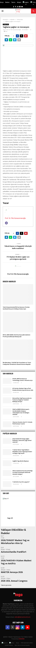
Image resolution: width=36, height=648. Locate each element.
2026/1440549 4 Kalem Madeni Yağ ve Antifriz (16, 562)
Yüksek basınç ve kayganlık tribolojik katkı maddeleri (18, 247)
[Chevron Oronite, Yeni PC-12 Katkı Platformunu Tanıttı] (7, 424)
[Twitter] (13, 627)
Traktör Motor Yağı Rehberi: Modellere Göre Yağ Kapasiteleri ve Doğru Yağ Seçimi (22, 451)
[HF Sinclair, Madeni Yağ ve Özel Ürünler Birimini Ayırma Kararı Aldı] (7, 390)
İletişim (19, 2)
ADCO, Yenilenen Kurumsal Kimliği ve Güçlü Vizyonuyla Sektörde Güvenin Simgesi (22, 472)
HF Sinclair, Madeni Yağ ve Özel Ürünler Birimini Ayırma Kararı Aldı (22, 389)
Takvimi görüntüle (6, 585)
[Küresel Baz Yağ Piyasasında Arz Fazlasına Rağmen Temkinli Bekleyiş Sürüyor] (7, 400)
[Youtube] (27, 627)
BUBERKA (21, 639)
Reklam (7, 2)
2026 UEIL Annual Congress (14, 581)
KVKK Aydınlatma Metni (27, 643)
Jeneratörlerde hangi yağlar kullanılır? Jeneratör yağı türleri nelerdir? (22, 440)
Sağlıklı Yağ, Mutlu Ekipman (20, 461)
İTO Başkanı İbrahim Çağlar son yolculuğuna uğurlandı (18, 258)
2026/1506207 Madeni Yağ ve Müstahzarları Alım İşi (15, 542)
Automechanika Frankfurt (13, 552)
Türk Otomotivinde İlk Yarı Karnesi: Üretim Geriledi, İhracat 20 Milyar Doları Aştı (16, 308)
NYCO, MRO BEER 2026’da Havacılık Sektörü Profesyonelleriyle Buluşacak (16, 336)
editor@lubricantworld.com (22, 617)
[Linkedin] (22, 627)
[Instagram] (18, 627)
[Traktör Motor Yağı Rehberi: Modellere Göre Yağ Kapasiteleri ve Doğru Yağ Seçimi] (7, 452)
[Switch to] (26, 3)
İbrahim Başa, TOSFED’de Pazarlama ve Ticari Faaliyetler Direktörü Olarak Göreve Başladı (17, 363)
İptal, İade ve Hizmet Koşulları (22, 645)
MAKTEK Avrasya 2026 (12, 572)
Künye (2, 2)
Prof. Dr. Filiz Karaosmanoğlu (13, 29)
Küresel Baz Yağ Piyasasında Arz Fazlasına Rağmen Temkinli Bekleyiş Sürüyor (22, 400)
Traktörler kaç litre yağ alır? (21, 482)
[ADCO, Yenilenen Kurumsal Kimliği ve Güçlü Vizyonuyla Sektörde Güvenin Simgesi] (7, 473)
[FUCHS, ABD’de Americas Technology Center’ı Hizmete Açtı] (7, 381)
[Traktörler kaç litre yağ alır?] (7, 484)
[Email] (6, 223)
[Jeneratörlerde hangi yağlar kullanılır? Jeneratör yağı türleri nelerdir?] (7, 441)
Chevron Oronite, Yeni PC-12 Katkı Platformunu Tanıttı (22, 423)
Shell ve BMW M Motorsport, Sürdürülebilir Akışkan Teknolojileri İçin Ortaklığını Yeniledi (20, 411)
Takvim (13, 2)
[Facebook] (8, 627)
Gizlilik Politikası (9, 645)
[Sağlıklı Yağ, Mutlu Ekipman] (7, 463)
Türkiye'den (5, 24)
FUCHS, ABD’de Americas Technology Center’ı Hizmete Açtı (22, 379)
